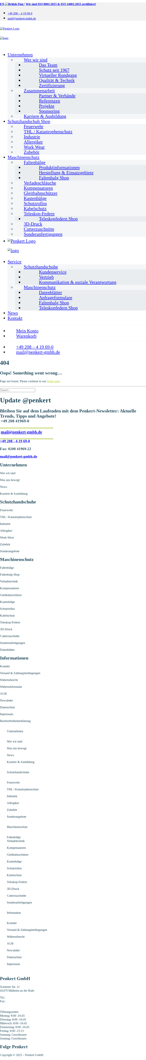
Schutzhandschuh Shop (29, 121)
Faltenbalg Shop (54, 177)
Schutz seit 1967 (54, 70)
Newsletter (6, 700)
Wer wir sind (35, 59)
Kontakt (15, 318)
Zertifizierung (52, 85)
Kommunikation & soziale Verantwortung (77, 282)
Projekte (46, 105)
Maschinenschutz (24, 157)
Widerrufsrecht (9, 680)
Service (14, 261)
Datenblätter (50, 292)
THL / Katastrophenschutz (48, 131)
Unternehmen (20, 54)
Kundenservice (53, 271)
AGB (3, 693)
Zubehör (31, 152)
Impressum (6, 714)
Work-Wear (7, 537)
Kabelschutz (35, 208)
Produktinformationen (59, 167)
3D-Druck (33, 223)
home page (53, 381)
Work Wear (34, 147)
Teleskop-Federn (39, 213)
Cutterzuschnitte (39, 229)
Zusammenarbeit (39, 90)
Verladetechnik (9, 581)
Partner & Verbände (57, 95)
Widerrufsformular (11, 686)
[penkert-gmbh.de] (73, 36)
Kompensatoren (38, 188)
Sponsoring (49, 111)
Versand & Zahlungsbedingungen (20, 673)
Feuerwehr (33, 126)
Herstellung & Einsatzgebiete (66, 172)
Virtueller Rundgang (58, 75)
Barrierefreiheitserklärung (15, 721)
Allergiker (33, 141)
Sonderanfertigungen (43, 234)
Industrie (32, 136)
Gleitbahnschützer (40, 193)
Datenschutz (7, 707)
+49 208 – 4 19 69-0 (20, 13)
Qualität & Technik (57, 80)
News (13, 312)
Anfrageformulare (55, 297)
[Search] (17, 390)
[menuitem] (77, 13)
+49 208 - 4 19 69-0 (15, 441)
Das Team (48, 64)
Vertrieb (46, 277)
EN (2, 4)
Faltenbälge (34, 162)
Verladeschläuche (40, 182)
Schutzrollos (35, 203)
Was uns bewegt (10, 480)
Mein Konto (27, 330)
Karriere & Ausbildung (45, 116)
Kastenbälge (35, 198)
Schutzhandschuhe (41, 266)
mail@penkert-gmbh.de (22, 18)
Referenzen (49, 100)
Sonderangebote (9, 551)
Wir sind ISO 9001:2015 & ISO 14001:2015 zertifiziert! (61, 4)
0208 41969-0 (14, 997)
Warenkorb (26, 335)
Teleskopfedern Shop (58, 218)
